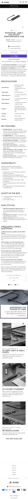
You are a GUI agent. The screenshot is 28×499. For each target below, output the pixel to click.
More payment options (14, 59)
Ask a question (14, 277)
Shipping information (14, 275)
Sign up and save (13, 478)
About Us (14, 470)
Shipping (9, 41)
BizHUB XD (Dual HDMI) (15, 268)
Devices (14, 467)
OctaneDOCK (16, 270)
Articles (14, 472)
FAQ (14, 280)
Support (14, 474)
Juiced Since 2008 (14, 497)
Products (14, 465)
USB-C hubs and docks (6, 271)
